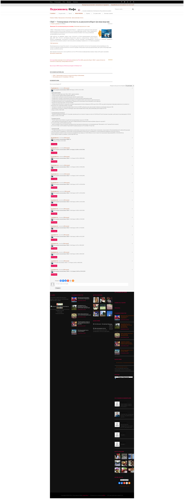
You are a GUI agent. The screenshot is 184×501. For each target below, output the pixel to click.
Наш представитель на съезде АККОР (127, 351)
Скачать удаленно (55, 23)
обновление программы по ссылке (82, 26)
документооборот (88, 60)
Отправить (58, 288)
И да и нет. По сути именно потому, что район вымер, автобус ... (127, 415)
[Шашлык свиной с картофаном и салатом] (124, 463)
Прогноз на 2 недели (128, 378)
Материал (66, 88)
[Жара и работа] (103, 313)
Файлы (56, 17)
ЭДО (82, 60)
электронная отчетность (67, 61)
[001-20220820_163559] (117, 463)
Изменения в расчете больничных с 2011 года (63, 77)
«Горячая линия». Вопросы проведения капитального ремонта (127, 342)
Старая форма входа (124, 486)
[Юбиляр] (109, 300)
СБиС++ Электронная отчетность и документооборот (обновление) (68, 75)
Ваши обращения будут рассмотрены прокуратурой (127, 334)
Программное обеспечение (65, 17)
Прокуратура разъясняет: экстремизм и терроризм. (84, 4)
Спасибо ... (123, 434)
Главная (52, 17)
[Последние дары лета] (124, 470)
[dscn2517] (96, 313)
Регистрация (58, 2)
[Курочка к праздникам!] (131, 463)
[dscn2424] (103, 300)
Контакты (75, 2)
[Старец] (96, 300)
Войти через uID (124, 480)
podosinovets (75, 60)
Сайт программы (54, 43)
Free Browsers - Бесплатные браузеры (125, 362)
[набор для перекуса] (131, 470)
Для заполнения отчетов (77, 17)
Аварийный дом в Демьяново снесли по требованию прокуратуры (117, 4)
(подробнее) (85, 495)
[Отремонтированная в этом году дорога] (109, 307)
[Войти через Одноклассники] (73, 281)
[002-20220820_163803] (131, 456)
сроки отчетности (100, 60)
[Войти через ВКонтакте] (63, 281)
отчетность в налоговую (55, 61)
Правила (69, 2)
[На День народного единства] (117, 470)
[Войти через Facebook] (65, 281)
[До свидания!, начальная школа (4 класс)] (96, 307)
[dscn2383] (103, 307)
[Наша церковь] (109, 313)
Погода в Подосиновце (123, 377)
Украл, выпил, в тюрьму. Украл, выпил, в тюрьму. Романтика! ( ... (126, 404)
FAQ (64, 2)
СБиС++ (94, 60)
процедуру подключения (56, 53)
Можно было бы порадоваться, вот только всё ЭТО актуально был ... (127, 425)
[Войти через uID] (61, 281)
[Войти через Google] (70, 281)
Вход (51, 2)
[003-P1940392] (124, 456)
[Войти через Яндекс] (68, 281)
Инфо (63, 9)
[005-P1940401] (117, 456)
